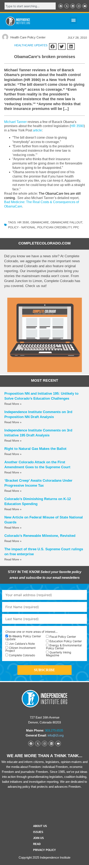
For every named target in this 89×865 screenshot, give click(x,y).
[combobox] (30, 6)
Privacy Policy (44, 850)
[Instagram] (78, 6)
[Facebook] (60, 6)
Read (37, 844)
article (37, 130)
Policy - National (22, 227)
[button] (73, 20)
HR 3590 (77, 126)
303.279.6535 (54, 730)
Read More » (13, 403)
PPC (76, 227)
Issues (38, 832)
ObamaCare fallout (66, 222)
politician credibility (54, 227)
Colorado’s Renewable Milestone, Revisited (39, 536)
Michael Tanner (15, 122)
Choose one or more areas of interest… (31, 631)
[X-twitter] (66, 6)
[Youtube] (84, 6)
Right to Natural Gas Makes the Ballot (35, 449)
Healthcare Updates (30, 45)
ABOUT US (40, 826)
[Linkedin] (72, 6)
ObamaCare (40, 222)
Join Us (38, 838)
